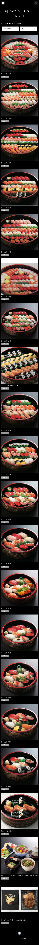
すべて (24, 29)
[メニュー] (3, 3)
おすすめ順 (7, 29)
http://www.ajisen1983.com (19, 933)
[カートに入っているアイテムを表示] (36, 3)
